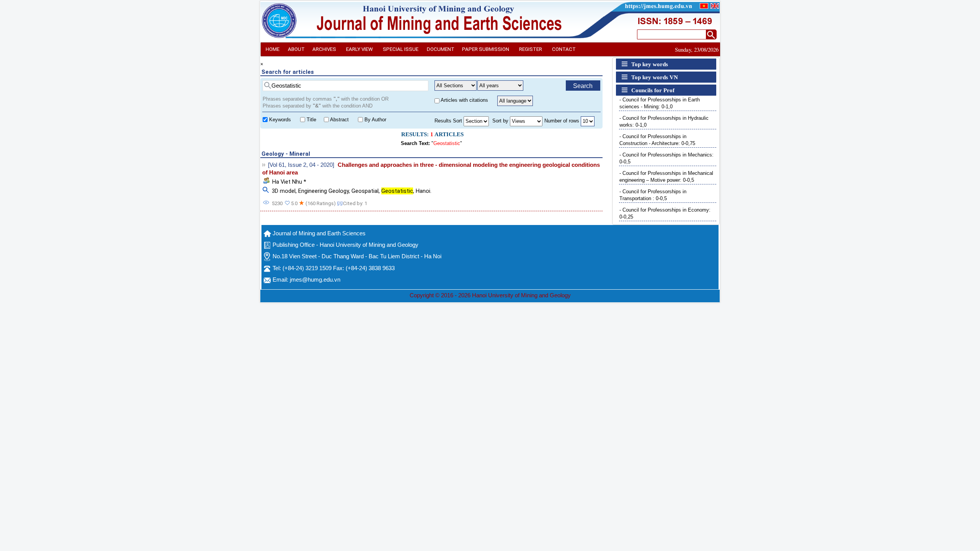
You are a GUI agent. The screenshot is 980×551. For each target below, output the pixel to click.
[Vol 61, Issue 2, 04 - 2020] (301, 165)
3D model (284, 190)
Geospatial (365, 190)
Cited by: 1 (355, 203)
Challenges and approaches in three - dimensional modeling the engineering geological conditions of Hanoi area (431, 169)
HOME (272, 49)
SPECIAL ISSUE (400, 49)
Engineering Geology (323, 190)
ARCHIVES (324, 49)
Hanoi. (423, 190)
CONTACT (564, 49)
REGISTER (530, 49)
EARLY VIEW (359, 49)
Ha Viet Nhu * (289, 181)
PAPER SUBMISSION (485, 49)
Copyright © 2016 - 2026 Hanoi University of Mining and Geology (490, 295)
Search (583, 86)
